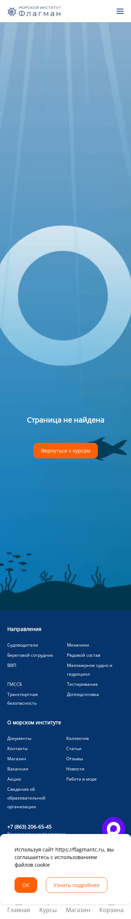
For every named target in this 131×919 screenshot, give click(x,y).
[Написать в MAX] (113, 828)
